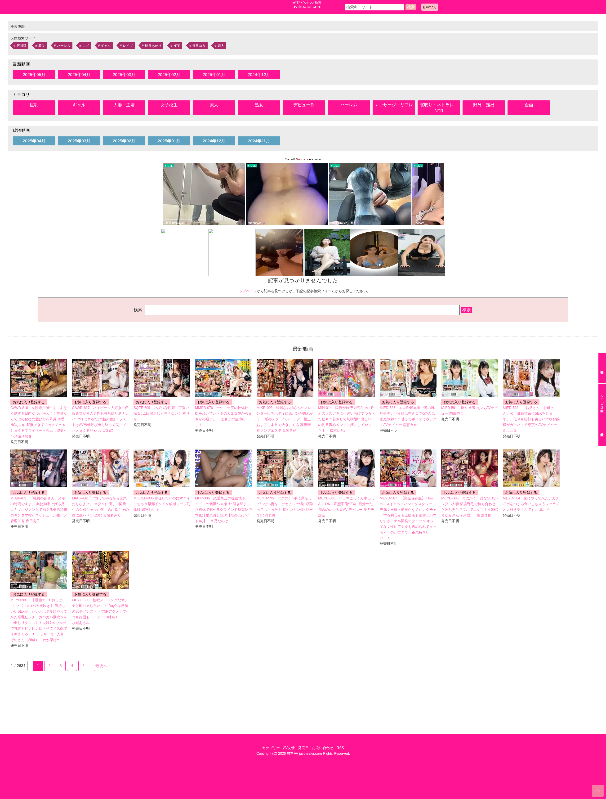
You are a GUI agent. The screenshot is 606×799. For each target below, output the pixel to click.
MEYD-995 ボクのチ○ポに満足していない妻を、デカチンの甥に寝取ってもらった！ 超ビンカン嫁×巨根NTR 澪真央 (285, 506)
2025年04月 (79, 74)
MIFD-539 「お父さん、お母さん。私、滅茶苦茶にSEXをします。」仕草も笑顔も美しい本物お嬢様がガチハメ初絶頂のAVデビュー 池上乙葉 (531, 419)
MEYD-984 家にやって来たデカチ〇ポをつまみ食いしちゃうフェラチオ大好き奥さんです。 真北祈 (531, 504)
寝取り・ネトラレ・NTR (439, 108)
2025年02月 (169, 74)
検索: (138, 309)
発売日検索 (602, 430)
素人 (221, 46)
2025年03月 (124, 74)
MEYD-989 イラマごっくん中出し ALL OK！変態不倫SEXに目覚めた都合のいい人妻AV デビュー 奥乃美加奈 (346, 506)
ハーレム (63, 46)
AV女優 (289, 748)
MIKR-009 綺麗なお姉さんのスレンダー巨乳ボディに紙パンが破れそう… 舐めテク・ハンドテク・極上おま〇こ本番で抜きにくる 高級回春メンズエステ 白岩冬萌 (285, 419)
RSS (340, 748)
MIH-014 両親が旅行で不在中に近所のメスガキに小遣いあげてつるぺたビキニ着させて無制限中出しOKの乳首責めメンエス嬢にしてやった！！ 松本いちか (346, 419)
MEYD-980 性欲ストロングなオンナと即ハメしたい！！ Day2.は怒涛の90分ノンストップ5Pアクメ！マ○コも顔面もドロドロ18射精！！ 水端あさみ (100, 611)
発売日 (303, 748)
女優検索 (602, 368)
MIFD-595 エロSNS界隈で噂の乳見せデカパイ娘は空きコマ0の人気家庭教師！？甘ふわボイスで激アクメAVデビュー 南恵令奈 (408, 416)
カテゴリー (271, 748)
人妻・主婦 (124, 105)
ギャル (106, 46)
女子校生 (169, 105)
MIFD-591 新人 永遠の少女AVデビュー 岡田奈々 (469, 410)
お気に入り (430, 7)
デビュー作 (304, 105)
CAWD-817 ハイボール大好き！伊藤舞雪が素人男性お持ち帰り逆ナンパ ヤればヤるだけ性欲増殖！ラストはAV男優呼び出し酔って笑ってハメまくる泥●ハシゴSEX (100, 419)
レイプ (128, 46)
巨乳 (34, 105)
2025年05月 (34, 74)
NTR (177, 46)
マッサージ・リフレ (394, 105)
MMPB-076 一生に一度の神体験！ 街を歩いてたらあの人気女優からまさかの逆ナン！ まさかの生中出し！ (223, 416)
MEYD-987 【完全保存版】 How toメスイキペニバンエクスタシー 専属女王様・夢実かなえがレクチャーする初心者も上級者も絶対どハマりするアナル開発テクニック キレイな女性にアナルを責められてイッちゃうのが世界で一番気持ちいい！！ (408, 518)
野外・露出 (484, 105)
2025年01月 (214, 74)
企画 (529, 105)
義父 (41, 46)
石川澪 (22, 46)
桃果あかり (153, 46)
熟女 (259, 105)
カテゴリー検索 (602, 399)
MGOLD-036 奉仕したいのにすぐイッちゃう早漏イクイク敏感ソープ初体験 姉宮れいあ (162, 504)
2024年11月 (259, 141)
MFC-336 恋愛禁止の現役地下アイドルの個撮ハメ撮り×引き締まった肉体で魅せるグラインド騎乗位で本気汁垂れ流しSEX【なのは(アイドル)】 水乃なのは (223, 509)
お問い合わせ (322, 748)
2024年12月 (259, 74)
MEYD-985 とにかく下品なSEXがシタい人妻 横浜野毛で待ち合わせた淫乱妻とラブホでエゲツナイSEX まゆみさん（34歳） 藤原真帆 (469, 506)
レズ (85, 46)
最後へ (101, 666)
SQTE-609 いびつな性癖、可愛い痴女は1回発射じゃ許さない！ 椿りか (162, 413)
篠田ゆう (198, 46)
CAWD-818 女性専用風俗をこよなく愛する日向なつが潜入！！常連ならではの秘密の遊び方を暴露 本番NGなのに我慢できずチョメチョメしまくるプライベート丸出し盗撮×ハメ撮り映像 (38, 422)
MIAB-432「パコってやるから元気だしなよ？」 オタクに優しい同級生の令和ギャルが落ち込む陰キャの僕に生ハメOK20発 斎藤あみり (100, 506)
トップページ (246, 291)
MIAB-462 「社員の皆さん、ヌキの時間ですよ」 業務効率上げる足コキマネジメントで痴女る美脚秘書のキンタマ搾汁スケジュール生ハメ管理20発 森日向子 (38, 509)
